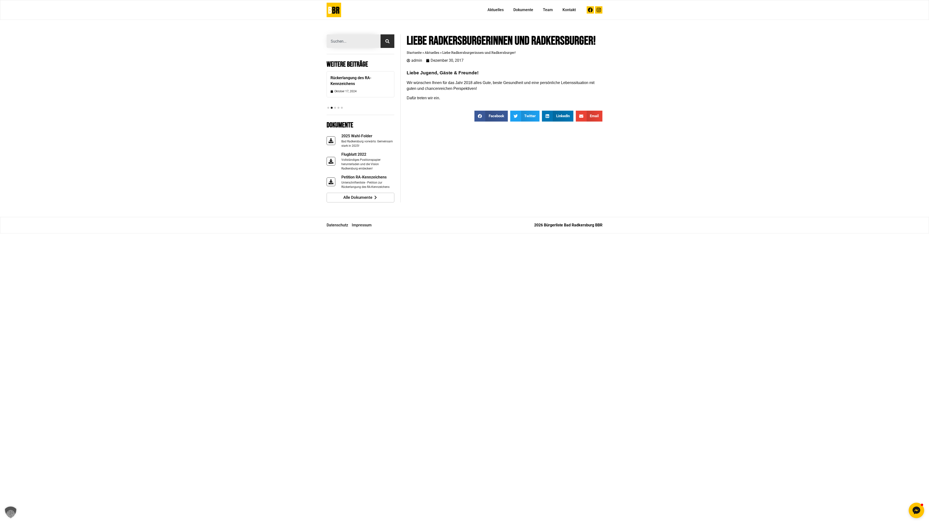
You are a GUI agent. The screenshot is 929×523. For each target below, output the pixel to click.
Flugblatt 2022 (353, 154)
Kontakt (569, 10)
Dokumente (523, 10)
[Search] (387, 41)
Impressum (362, 225)
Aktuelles (495, 10)
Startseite (414, 52)
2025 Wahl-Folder (356, 136)
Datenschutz (337, 225)
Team (548, 10)
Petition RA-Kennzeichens (364, 177)
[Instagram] (598, 10)
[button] (328, 108)
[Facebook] (590, 10)
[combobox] (354, 41)
